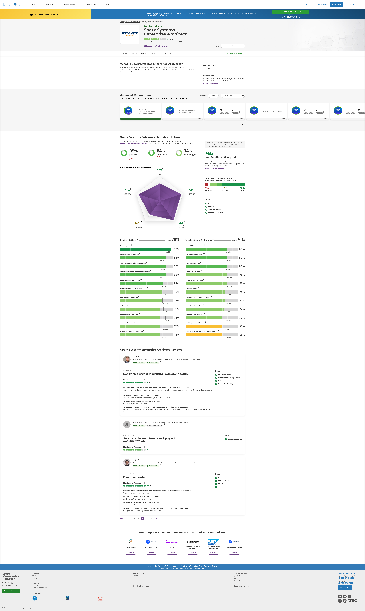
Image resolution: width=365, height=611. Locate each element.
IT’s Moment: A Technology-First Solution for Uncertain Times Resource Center (185, 566)
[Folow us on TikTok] (344, 601)
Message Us (344, 588)
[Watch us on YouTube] (344, 596)
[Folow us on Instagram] (339, 601)
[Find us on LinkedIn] (339, 596)
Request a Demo (336, 4)
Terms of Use (35, 583)
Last (155, 518)
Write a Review (162, 46)
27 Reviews (148, 46)
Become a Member (10, 591)
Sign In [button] (351, 4)
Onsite (235, 578)
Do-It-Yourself (237, 575)
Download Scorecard (233, 53)
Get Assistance (212, 83)
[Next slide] (243, 123)
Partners (135, 575)
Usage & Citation (37, 582)
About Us (34, 575)
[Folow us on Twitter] (349, 596)
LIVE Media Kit (137, 577)
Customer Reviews (69, 4)
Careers (34, 577)
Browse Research (137, 588)
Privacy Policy (36, 585)
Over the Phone (238, 577)
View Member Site (322, 4)
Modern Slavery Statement (39, 587)
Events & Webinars (90, 4)
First (121, 518)
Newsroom (35, 578)
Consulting (237, 580)
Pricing (108, 4)
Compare (131, 552)
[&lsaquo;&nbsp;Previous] (126, 518)
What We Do (49, 4)
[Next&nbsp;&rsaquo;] (151, 518)
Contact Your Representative (290, 12)
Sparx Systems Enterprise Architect (152, 22)
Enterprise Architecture (132, 22)
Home (34, 4)
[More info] (162, 168)
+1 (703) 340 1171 (198, 568)
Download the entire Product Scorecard (134, 143)
